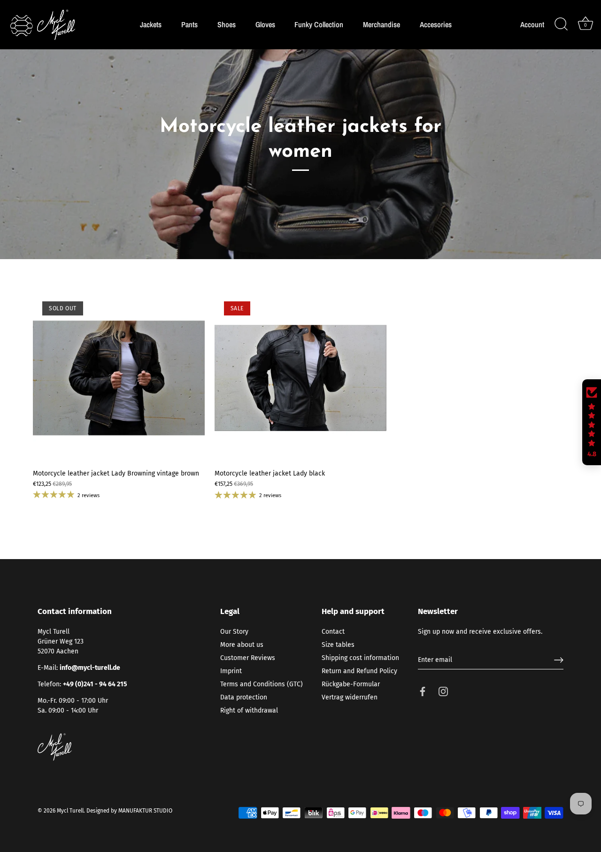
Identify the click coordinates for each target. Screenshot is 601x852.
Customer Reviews (247, 658)
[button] (591, 422)
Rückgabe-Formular (351, 684)
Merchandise (381, 24)
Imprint (231, 671)
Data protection (243, 697)
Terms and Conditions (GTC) (261, 684)
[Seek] (561, 24)
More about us (241, 645)
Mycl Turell (70, 810)
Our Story (234, 632)
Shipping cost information (360, 658)
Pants (189, 24)
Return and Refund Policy (359, 671)
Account (532, 25)
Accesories (436, 24)
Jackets (151, 24)
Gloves (265, 24)
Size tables (338, 645)
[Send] (558, 660)
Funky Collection (318, 24)
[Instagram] (443, 691)
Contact (333, 632)
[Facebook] (422, 691)
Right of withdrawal (249, 710)
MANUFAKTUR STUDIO (145, 810)
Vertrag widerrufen (350, 697)
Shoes (226, 24)
